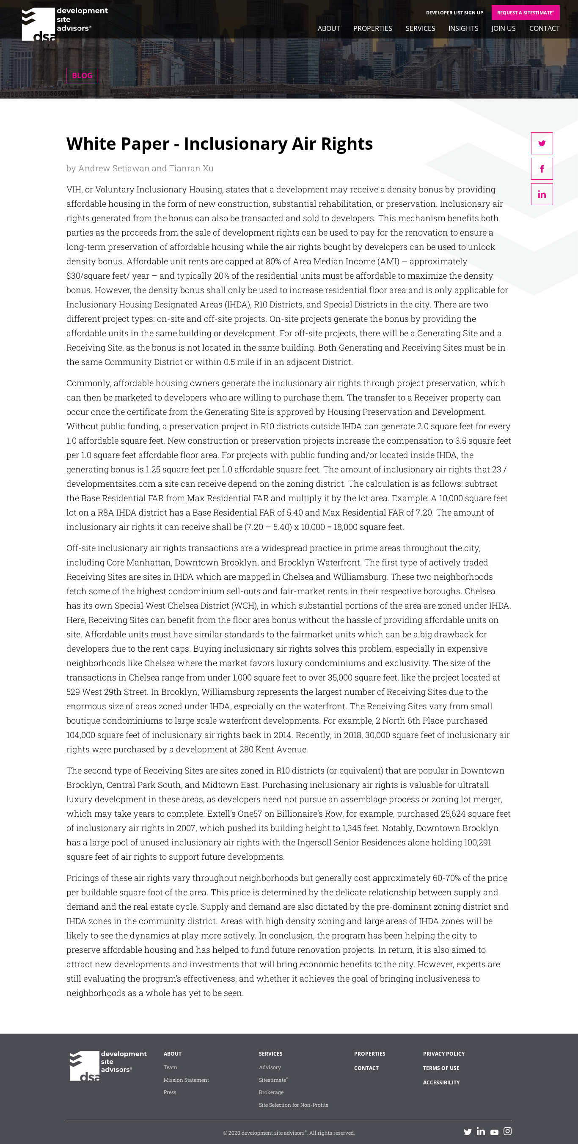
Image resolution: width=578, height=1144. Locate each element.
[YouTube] (494, 1132)
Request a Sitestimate (525, 12)
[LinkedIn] (481, 1131)
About (329, 28)
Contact (544, 28)
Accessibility (441, 1082)
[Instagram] (508, 1131)
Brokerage (271, 1092)
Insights (464, 28)
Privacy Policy (444, 1053)
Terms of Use (441, 1068)
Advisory (270, 1067)
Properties (372, 28)
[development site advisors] (106, 1077)
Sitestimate (273, 1079)
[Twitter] (468, 1132)
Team (170, 1067)
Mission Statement (186, 1079)
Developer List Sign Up (454, 12)
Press (170, 1092)
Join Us (504, 28)
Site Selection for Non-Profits (293, 1104)
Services (420, 28)
